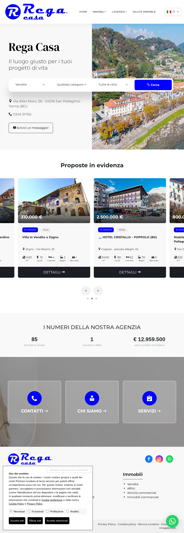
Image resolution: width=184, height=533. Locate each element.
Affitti (131, 488)
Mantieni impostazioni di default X (69, 470)
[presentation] (86, 291)
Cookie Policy (16, 503)
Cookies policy (127, 524)
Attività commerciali (141, 493)
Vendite (133, 484)
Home (83, 11)
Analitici (74, 511)
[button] (88, 298)
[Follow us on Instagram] (159, 459)
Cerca (154, 85)
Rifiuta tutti (35, 520)
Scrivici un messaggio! (32, 128)
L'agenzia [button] (118, 11)
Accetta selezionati (57, 520)
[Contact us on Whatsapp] (169, 459)
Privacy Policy (107, 524)
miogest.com (167, 528)
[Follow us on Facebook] (149, 459)
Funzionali (37, 511)
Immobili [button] (98, 11)
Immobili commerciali (143, 497)
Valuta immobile (144, 11)
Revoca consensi (148, 524)
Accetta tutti (17, 520)
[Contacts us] (172, 521)
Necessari (19, 511)
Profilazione (56, 511)
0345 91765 (21, 114)
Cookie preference (52, 500)
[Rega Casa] (36, 12)
